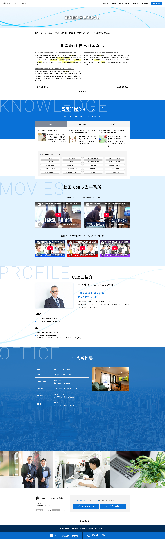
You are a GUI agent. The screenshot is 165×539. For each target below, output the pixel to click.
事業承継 (82, 124)
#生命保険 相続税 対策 (93, 162)
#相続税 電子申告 (71, 165)
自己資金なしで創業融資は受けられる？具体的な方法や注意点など (55, 53)
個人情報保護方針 (83, 521)
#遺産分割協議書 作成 (114, 165)
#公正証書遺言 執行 (115, 172)
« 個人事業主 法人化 (41, 87)
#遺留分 (93, 172)
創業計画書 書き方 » (123, 87)
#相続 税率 (93, 165)
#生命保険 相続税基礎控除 (50, 172)
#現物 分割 (50, 162)
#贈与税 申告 (93, 169)
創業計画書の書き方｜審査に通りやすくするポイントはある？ (54, 69)
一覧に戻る (82, 91)
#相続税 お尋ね (50, 165)
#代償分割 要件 (72, 162)
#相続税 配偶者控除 (72, 169)
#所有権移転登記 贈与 (114, 162)
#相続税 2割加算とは (93, 158)
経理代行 (114, 124)
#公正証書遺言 (71, 158)
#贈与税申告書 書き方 (114, 158)
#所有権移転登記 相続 (50, 169)
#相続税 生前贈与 (114, 169)
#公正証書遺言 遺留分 (71, 172)
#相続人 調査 (50, 158)
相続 (51, 124)
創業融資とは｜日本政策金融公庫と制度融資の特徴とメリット (103, 53)
